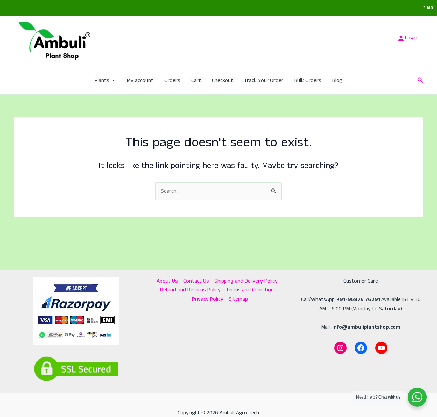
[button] (112, 80)
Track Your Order (263, 80)
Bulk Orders (307, 80)
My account (140, 80)
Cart (196, 80)
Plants (102, 80)
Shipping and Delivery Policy (246, 281)
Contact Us (196, 281)
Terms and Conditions (251, 290)
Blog (337, 80)
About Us (167, 281)
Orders (172, 80)
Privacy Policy (207, 299)
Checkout (222, 80)
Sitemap (238, 299)
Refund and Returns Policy (190, 290)
